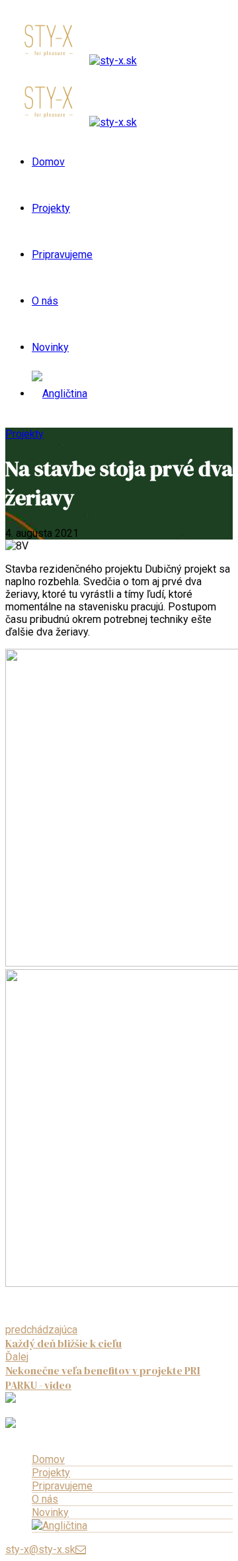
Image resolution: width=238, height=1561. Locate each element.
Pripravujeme (62, 254)
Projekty (51, 208)
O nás (45, 301)
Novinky (50, 347)
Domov (48, 162)
